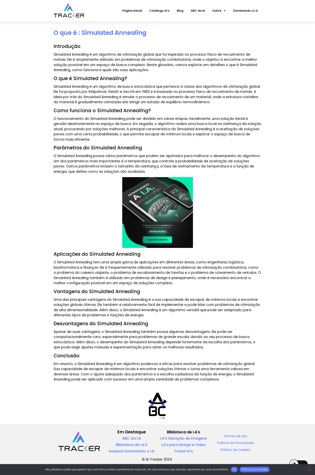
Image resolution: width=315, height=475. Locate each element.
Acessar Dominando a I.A (131, 451)
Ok (234, 469)
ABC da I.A (131, 438)
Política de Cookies (235, 450)
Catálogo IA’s (159, 11)
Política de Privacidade (235, 443)
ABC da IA (198, 11)
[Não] (309, 469)
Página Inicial (132, 11)
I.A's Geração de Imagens (183, 438)
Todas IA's (183, 451)
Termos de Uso (235, 436)
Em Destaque (131, 432)
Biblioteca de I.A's (131, 444)
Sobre (216, 11)
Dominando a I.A (245, 11)
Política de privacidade (254, 469)
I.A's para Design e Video (183, 444)
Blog (180, 11)
